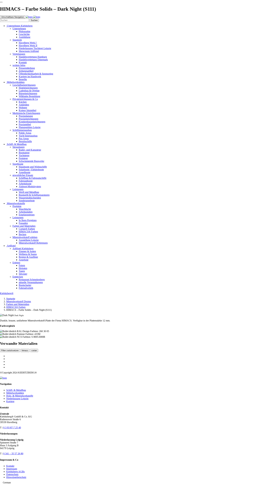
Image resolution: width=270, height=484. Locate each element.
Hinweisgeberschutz (16, 477)
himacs (25, 350)
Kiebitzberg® (6, 293)
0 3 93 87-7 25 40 (12, 427)
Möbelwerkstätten (15, 393)
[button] (135, 482)
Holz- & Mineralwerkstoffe (19, 395)
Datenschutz (12, 474)
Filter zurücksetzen (10, 350)
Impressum (11, 468)
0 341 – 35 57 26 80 (13, 453)
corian (34, 350)
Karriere (10, 401)
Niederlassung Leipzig (17, 398)
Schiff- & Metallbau (16, 390)
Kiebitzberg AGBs (15, 471)
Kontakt (10, 466)
